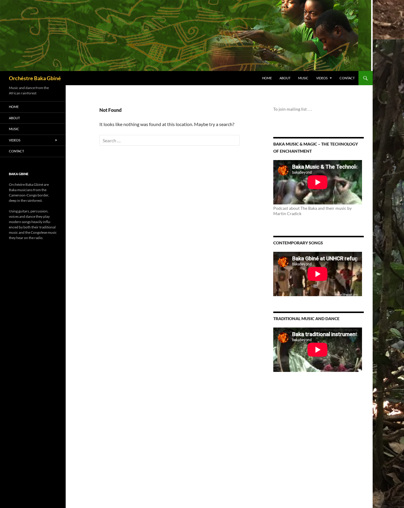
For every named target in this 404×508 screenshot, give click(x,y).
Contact (347, 78)
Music (303, 78)
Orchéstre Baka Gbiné (35, 78)
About (284, 78)
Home (267, 78)
